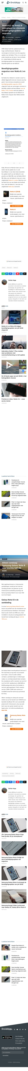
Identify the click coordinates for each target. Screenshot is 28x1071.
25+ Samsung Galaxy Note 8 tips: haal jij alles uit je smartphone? (13, 835)
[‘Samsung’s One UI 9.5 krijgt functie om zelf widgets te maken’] (6, 516)
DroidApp (4, 17)
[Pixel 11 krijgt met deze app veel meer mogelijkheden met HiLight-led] (6, 504)
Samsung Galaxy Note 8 (17, 716)
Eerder (11, 90)
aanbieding (5, 773)
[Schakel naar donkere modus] (23, 2)
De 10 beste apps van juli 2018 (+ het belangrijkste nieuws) (14, 377)
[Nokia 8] (6, 214)
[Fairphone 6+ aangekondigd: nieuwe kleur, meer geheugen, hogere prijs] (6, 482)
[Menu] (3, 2)
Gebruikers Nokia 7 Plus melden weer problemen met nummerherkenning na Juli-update (13, 353)
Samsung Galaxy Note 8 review (15, 606)
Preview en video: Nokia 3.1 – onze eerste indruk (13, 400)
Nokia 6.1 (9, 267)
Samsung (18, 773)
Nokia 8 (12, 209)
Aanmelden (5, 1055)
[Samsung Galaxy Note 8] (6, 720)
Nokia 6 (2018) (15, 192)
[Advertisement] (14, 113)
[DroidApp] (13, 2)
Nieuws (8, 17)
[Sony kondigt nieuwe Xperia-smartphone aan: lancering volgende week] (6, 494)
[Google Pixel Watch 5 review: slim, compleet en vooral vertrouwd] (6, 947)
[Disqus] (14, 428)
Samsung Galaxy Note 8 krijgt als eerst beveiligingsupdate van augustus (13, 859)
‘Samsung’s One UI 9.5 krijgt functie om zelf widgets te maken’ (18, 515)
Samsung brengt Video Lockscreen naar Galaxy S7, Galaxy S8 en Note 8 (14, 906)
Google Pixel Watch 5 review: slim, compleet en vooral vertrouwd (19, 947)
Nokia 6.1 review (13, 180)
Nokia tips (11, 186)
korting (12, 773)
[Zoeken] (25, 2)
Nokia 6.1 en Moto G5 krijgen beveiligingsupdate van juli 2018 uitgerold (12, 328)
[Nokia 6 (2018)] (6, 196)
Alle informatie (17, 206)
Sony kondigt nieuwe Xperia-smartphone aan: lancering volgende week (19, 493)
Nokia (3, 267)
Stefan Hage (11, 37)
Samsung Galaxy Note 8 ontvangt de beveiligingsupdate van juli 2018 (14, 883)
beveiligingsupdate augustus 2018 (12, 84)
